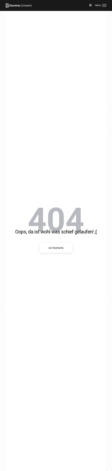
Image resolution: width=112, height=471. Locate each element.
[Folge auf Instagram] (90, 5)
